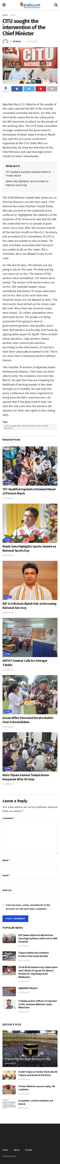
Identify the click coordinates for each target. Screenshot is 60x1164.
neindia (17, 41)
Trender (28, 1150)
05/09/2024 (25, 961)
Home (5, 15)
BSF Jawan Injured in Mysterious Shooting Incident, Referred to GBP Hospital (38, 938)
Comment (8, 818)
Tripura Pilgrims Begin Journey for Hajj (27, 1059)
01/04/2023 (25, 993)
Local (12, 15)
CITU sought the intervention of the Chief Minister (26, 427)
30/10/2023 (24, 1094)
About (17, 1150)
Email (6, 875)
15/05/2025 (11, 1064)
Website (7, 890)
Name (6, 860)
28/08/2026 (9, 727)
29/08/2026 (8, 498)
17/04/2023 (24, 1108)
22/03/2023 (32, 41)
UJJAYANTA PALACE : (28, 988)
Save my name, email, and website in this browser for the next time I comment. (28, 907)
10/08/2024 (25, 1080)
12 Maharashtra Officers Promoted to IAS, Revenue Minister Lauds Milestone (37, 1004)
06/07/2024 (25, 981)
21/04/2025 (24, 946)
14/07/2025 (24, 1012)
